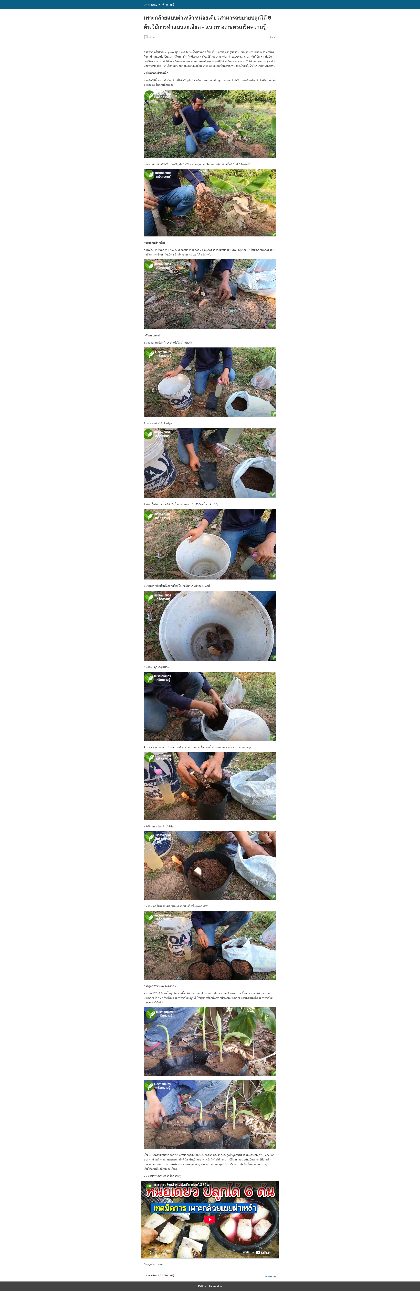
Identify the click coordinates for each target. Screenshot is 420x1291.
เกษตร (160, 1264)
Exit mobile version (210, 1286)
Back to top (270, 1276)
